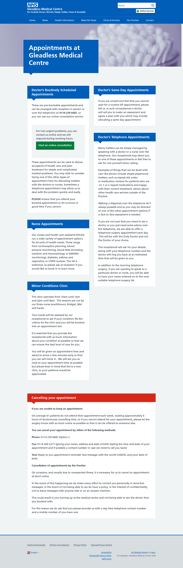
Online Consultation (59, 545)
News (45, 20)
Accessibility (106, 552)
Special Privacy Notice (101, 545)
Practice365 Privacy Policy (100, 555)
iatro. (153, 552)
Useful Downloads (36, 545)
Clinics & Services (111, 20)
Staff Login (106, 559)
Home (32, 20)
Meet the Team (88, 20)
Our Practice (133, 20)
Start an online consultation (55, 145)
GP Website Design (139, 552)
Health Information (64, 20)
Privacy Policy (80, 545)
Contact (150, 20)
